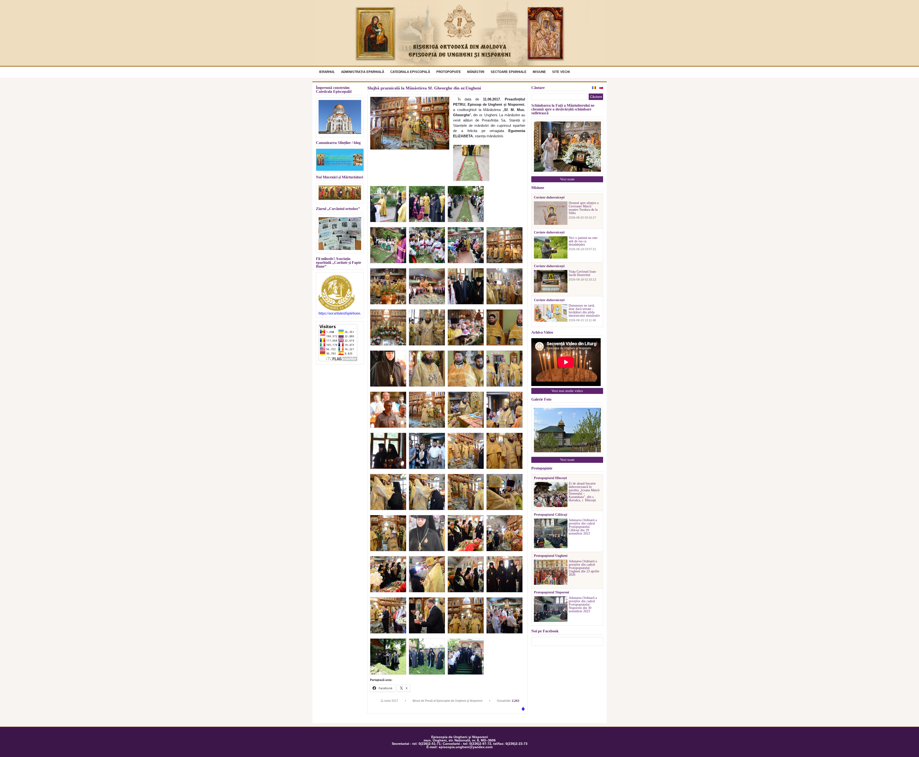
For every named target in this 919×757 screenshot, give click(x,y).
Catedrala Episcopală (410, 72)
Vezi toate (567, 179)
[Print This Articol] (523, 709)
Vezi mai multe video (567, 391)
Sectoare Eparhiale (509, 72)
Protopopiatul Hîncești (550, 478)
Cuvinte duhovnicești (549, 197)
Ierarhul (327, 72)
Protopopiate (448, 72)
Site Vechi (561, 72)
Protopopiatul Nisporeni (551, 592)
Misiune (539, 72)
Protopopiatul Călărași (550, 514)
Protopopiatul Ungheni (550, 555)
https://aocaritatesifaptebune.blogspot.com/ (340, 313)
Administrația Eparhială (362, 72)
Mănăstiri (475, 72)
